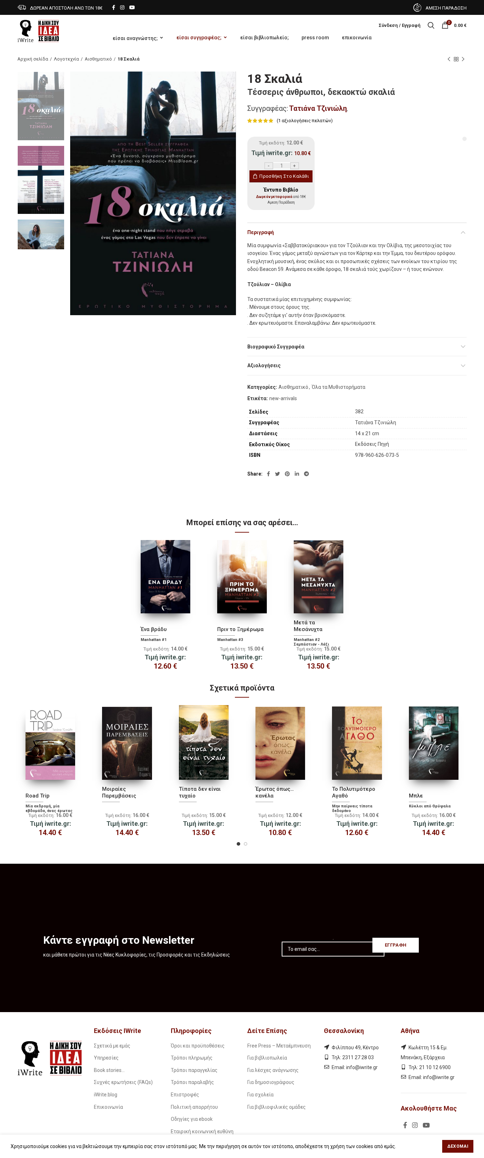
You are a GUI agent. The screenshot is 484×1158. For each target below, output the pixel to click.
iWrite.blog (105, 1094)
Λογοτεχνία (66, 59)
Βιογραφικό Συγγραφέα (275, 347)
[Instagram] (122, 7)
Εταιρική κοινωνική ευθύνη (202, 1131)
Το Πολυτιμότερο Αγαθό (353, 792)
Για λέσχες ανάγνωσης (273, 1070)
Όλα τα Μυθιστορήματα (338, 387)
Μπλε (416, 796)
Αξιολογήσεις (264, 365)
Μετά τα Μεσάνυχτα (308, 626)
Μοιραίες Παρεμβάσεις (119, 792)
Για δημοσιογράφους (270, 1082)
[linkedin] (297, 473)
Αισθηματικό (98, 59)
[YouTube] (132, 7)
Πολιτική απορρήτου (194, 1107)
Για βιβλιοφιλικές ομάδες (276, 1107)
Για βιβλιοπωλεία (267, 1058)
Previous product (448, 59)
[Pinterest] (287, 473)
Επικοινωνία (108, 1107)
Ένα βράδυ (154, 629)
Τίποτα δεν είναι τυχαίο (200, 792)
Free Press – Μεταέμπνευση (279, 1046)
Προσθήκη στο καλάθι (284, 176)
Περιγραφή (260, 232)
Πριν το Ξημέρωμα (240, 629)
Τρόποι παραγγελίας (194, 1070)
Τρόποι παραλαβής (192, 1082)
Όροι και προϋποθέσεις (198, 1046)
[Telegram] (306, 473)
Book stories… (109, 1070)
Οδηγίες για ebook (192, 1119)
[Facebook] (113, 7)
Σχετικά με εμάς (112, 1046)
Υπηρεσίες (106, 1058)
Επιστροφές (185, 1094)
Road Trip (38, 796)
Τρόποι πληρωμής (192, 1058)
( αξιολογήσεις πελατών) (305, 120)
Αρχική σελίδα (32, 59)
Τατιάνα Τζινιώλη (318, 108)
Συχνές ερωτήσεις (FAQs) (123, 1082)
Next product (463, 59)
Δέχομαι (457, 1146)
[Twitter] (277, 473)
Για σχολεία (260, 1094)
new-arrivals (283, 398)
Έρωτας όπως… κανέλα (274, 792)
